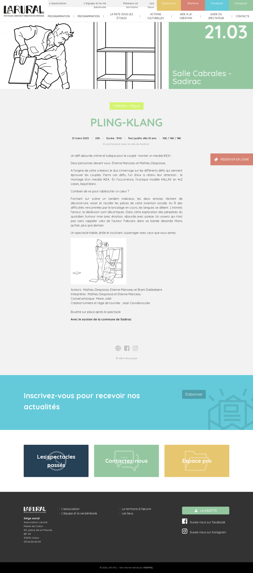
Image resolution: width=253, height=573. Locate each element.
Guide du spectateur (216, 16)
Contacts (242, 16)
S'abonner (194, 394)
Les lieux (151, 5)
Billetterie (193, 3)
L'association (57, 3)
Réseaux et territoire (130, 5)
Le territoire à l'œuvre (136, 509)
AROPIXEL (148, 567)
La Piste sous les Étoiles (121, 16)
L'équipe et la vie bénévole (95, 5)
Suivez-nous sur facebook (207, 522)
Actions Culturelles (155, 16)
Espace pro (169, 3)
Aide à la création (186, 16)
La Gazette (208, 510)
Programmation (59, 16)
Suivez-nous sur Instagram (207, 532)
